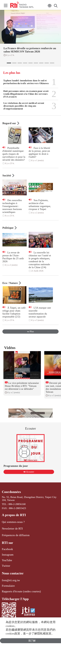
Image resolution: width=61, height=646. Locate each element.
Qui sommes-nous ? (13, 521)
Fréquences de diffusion (16, 535)
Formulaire (8, 585)
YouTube (7, 560)
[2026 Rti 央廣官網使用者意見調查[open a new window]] (30, 413)
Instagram (7, 554)
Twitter (6, 565)
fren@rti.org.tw (11, 580)
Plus (31, 331)
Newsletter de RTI (12, 528)
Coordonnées (11, 492)
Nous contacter (13, 573)
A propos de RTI (14, 515)
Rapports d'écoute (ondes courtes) (21, 591)
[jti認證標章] (28, 611)
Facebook (7, 549)
